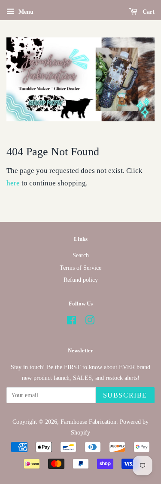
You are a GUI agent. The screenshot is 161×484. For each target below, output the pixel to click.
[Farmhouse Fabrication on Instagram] (89, 321)
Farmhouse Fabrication (88, 421)
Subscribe (125, 395)
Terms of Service (80, 267)
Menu (25, 12)
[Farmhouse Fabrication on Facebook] (71, 321)
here (13, 183)
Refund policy (81, 279)
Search (81, 255)
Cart (148, 12)
